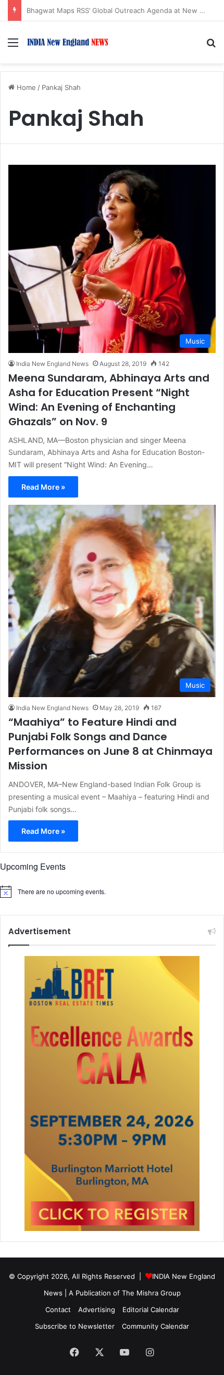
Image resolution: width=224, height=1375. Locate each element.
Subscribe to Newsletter (75, 1326)
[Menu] (13, 46)
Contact (58, 1309)
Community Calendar (155, 1326)
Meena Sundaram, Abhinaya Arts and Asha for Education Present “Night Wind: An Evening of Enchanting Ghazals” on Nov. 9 (108, 400)
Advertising (96, 1309)
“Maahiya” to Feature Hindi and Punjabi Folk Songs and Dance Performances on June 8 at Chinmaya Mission (110, 744)
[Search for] (211, 46)
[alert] (112, 891)
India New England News (52, 364)
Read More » (43, 486)
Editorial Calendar (150, 1309)
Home (25, 87)
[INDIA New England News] (67, 42)
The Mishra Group (151, 1293)
